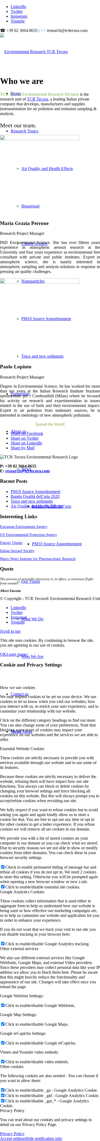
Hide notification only (44, 1138)
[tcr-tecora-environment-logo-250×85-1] (34, 51)
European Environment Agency (23, 527)
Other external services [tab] (19, 948)
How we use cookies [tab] (17, 687)
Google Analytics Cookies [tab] (22, 892)
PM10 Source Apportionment (35, 491)
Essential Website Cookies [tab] (22, 748)
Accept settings (13, 1138)
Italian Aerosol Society (17, 551)
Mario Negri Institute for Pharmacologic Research (37, 559)
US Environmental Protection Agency (28, 535)
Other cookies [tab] (11, 1066)
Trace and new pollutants (32, 501)
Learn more (16, 654)
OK (3, 654)
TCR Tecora (37, 99)
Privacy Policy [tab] (12, 1110)
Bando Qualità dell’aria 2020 (35, 496)
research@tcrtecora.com (27, 471)
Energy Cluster (11, 543)
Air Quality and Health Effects (36, 506)
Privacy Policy (12, 1133)
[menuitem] (55, 544)
